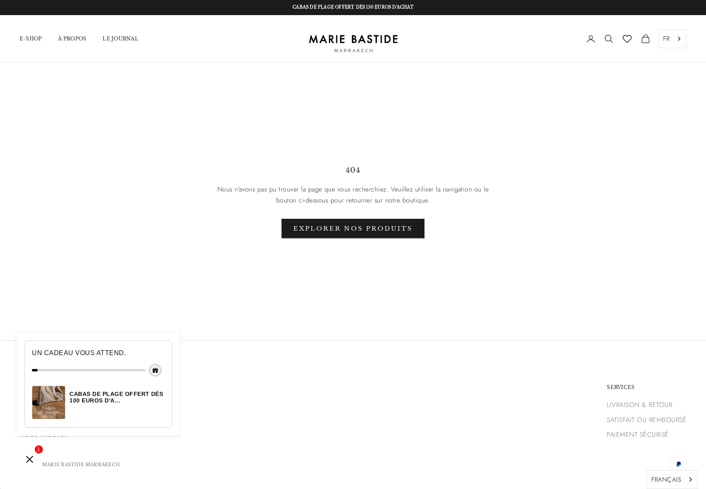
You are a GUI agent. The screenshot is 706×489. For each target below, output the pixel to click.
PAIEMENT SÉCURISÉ (637, 434)
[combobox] (672, 38)
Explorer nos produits (353, 228)
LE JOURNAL (120, 38)
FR (666, 38)
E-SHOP (31, 38)
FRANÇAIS (666, 479)
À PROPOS (72, 38)
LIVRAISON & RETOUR (639, 404)
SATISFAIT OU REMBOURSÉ (646, 420)
